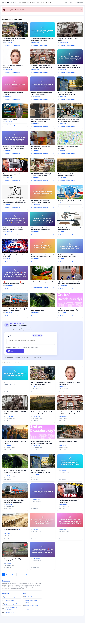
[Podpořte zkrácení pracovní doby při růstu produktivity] (70, 224)
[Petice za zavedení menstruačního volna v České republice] (42, 89)
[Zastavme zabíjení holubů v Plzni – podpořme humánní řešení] (42, 116)
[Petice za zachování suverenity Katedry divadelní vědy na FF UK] (70, 305)
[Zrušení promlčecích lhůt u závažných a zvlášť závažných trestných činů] (42, 251)
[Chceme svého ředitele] (15, 115)
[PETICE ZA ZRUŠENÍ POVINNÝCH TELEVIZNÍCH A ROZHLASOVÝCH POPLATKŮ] (42, 197)
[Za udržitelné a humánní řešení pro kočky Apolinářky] (15, 34)
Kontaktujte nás (34, 2)
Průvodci (5, 594)
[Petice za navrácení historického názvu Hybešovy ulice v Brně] (70, 251)
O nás (42, 2)
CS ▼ (14, 2)
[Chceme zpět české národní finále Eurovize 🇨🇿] (15, 251)
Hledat (49, 2)
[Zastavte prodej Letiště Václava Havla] (70, 196)
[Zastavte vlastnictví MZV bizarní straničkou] (15, 88)
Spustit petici (79, 2)
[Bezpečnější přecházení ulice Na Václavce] (70, 143)
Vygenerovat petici (16, 351)
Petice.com (5, 2)
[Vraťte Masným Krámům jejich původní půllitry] (42, 143)
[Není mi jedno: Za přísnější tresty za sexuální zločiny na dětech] (42, 34)
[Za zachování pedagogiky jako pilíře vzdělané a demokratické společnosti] (15, 197)
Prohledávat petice (23, 2)
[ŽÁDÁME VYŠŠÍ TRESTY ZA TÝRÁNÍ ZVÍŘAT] (70, 34)
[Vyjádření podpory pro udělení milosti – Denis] (15, 170)
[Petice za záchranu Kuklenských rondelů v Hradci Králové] (70, 170)
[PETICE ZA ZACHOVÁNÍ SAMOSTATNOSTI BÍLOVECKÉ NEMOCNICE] (70, 88)
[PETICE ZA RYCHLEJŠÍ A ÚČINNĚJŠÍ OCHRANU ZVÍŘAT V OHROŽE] (42, 170)
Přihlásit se (68, 2)
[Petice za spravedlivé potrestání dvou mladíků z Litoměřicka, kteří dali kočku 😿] (15, 224)
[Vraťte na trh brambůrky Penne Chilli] (42, 277)
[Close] (81, 9)
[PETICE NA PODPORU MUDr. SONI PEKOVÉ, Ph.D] (15, 61)
